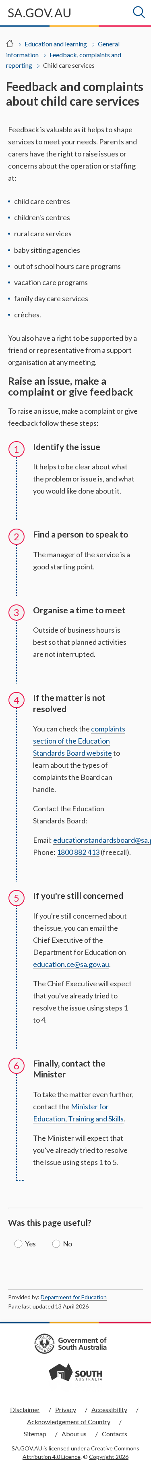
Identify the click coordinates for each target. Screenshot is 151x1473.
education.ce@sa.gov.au (71, 964)
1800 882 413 (78, 852)
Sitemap (35, 1434)
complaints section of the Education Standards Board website (79, 740)
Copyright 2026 (108, 1456)
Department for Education (74, 1297)
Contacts (114, 1434)
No (67, 1243)
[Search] (139, 12)
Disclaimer (25, 1409)
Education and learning (56, 44)
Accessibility (109, 1409)
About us (74, 1434)
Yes (30, 1243)
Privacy (65, 1409)
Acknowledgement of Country (68, 1421)
